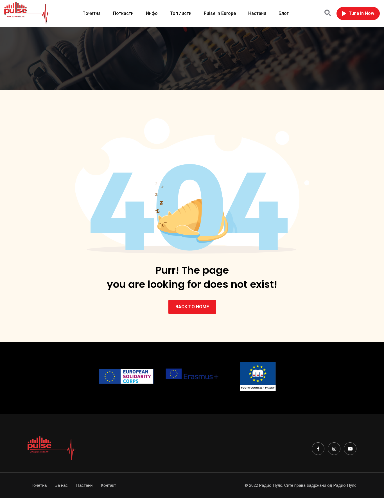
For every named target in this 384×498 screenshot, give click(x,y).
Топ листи (180, 13)
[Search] (327, 13)
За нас (61, 485)
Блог (284, 13)
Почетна (91, 13)
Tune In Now (361, 13)
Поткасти (123, 13)
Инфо (152, 13)
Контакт (108, 485)
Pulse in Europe (220, 13)
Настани (257, 13)
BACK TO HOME (192, 306)
